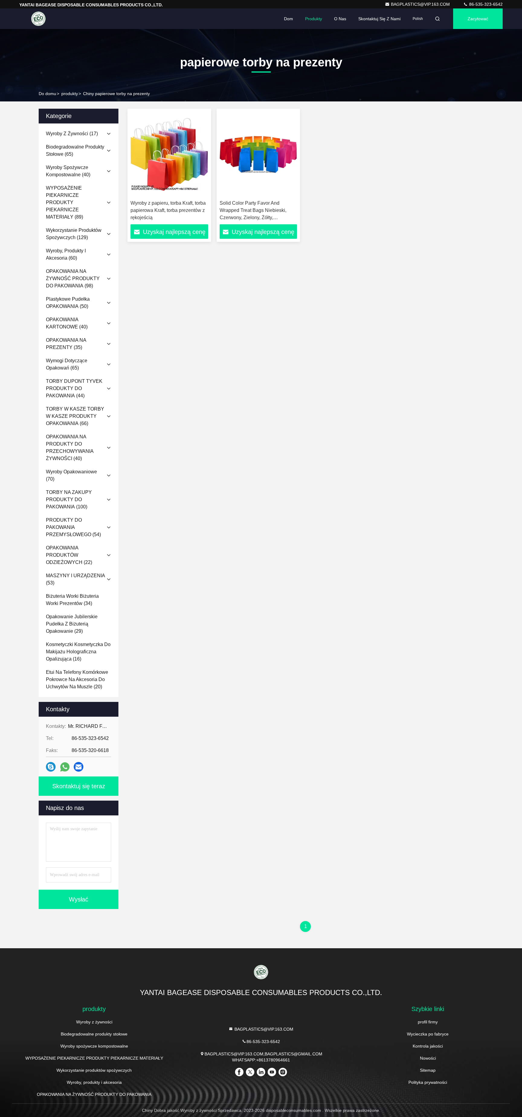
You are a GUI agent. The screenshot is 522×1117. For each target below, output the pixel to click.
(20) (77, 679)
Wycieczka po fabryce (428, 1034)
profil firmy (428, 1021)
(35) (66, 344)
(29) (72, 624)
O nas (340, 18)
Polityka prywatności (427, 1082)
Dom (288, 18)
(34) (72, 600)
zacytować (478, 18)
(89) (64, 202)
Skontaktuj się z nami (379, 18)
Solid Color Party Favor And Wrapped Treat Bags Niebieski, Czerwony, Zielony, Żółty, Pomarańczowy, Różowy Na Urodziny (253, 217)
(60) (66, 254)
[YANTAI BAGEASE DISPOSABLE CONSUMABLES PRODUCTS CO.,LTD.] (38, 18)
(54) (73, 527)
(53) (75, 579)
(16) (78, 651)
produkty (69, 93)
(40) (68, 171)
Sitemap (428, 1070)
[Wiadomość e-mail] (78, 767)
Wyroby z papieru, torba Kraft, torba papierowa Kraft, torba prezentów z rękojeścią (168, 210)
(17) (72, 133)
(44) (74, 388)
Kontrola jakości (428, 1046)
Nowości (428, 1058)
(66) (75, 416)
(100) (69, 499)
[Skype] (51, 767)
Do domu (47, 93)
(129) (74, 234)
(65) (75, 150)
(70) (71, 475)
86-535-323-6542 (485, 4)
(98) (73, 278)
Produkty (313, 18)
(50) (68, 302)
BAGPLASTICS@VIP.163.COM (421, 4)
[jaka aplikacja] (65, 767)
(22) (69, 555)
